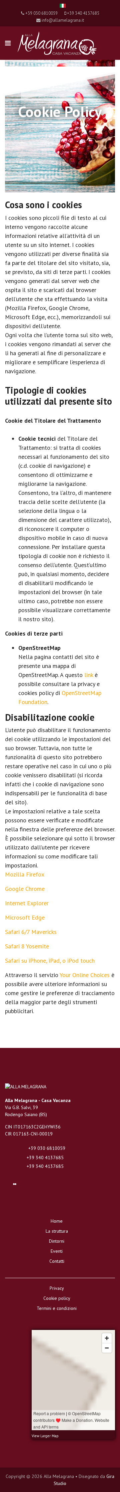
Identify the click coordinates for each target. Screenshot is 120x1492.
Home (57, 1221)
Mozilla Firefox (24, 874)
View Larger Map (45, 1436)
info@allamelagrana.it (63, 20)
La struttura (57, 1231)
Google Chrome (25, 889)
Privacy (57, 1288)
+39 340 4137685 (83, 13)
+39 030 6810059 (41, 13)
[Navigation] (8, 43)
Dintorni (56, 1241)
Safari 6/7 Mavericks (31, 932)
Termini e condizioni (57, 1308)
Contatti (56, 1261)
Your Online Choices (85, 975)
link (88, 675)
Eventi (57, 1251)
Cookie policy (56, 1298)
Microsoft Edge (25, 917)
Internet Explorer (27, 903)
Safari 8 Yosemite (27, 946)
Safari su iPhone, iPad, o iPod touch (50, 960)
